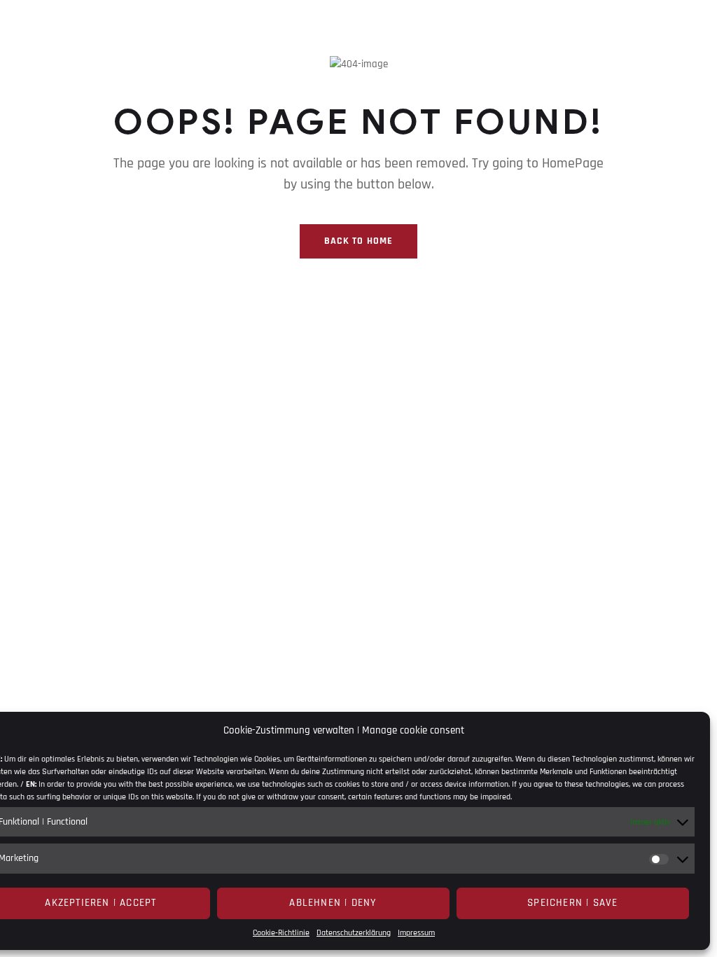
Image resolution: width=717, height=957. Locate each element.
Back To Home (358, 241)
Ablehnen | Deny (333, 902)
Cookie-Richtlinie (281, 933)
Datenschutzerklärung (353, 933)
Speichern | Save (572, 902)
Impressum (416, 933)
